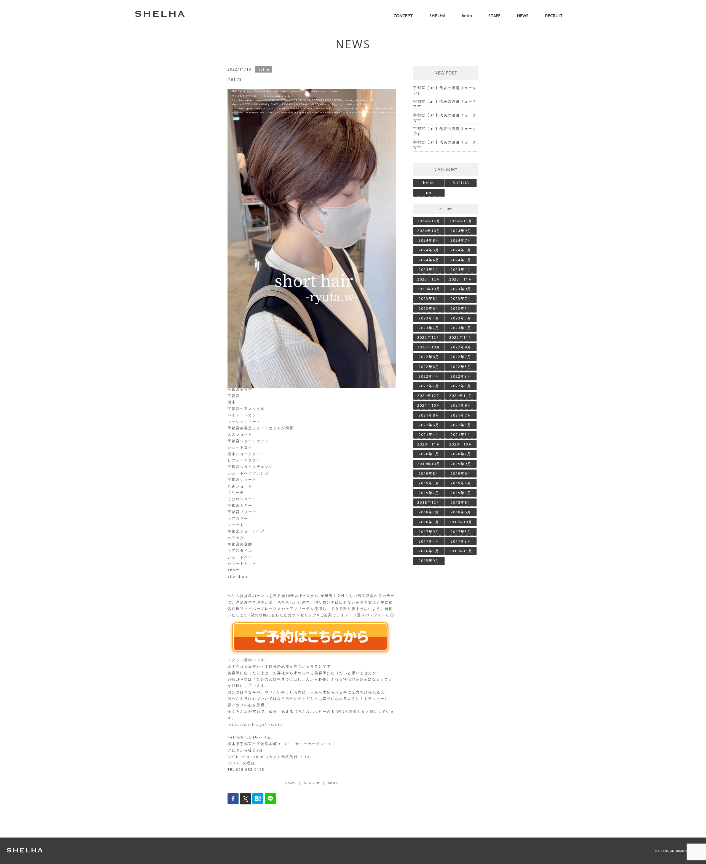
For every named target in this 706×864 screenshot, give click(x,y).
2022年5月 (461, 366)
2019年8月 (429, 473)
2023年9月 (461, 288)
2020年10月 (460, 444)
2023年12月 (428, 279)
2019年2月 (429, 492)
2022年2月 (429, 385)
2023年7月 (461, 298)
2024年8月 (429, 240)
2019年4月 (461, 483)
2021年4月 (429, 434)
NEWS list (311, 782)
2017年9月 (429, 531)
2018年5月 (429, 521)
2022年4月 (429, 376)
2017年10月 (460, 521)
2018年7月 (429, 512)
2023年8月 (429, 298)
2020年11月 (428, 444)
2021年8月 (429, 415)
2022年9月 (461, 347)
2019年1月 (461, 492)
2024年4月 (429, 259)
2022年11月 (460, 337)
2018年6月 (461, 512)
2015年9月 (429, 560)
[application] (312, 173)
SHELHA (461, 182)
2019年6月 (461, 473)
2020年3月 (429, 453)
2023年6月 (429, 308)
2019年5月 (429, 483)
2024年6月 (429, 249)
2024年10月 (428, 230)
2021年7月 (461, 415)
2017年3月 (461, 541)
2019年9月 (461, 463)
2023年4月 (429, 318)
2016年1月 (429, 550)
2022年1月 (461, 385)
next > (333, 782)
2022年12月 (428, 337)
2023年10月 (428, 288)
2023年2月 (429, 327)
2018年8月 (461, 502)
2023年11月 (460, 279)
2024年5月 (461, 249)
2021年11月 (460, 395)
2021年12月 (428, 395)
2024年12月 (428, 220)
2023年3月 (461, 318)
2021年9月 (461, 405)
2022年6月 (429, 366)
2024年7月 (461, 240)
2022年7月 (461, 356)
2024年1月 (461, 269)
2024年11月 (460, 220)
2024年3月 (461, 259)
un (429, 192)
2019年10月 (428, 463)
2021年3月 (461, 434)
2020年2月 (461, 453)
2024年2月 (429, 269)
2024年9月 (461, 230)
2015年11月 (460, 550)
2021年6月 (429, 424)
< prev (290, 782)
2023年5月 (461, 308)
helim (429, 182)
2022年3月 (461, 376)
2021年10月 (428, 405)
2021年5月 (461, 424)
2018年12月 (428, 502)
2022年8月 (429, 356)
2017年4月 (429, 541)
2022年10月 (428, 347)
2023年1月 (461, 327)
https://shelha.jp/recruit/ (255, 724)
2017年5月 (461, 531)
